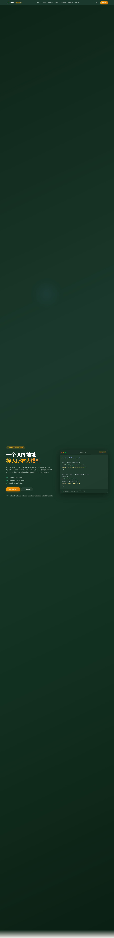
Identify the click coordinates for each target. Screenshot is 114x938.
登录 (97, 2)
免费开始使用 (12, 489)
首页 (38, 2)
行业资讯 (63, 2)
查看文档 (28, 489)
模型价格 (50, 2)
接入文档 (77, 2)
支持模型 (43, 2)
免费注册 (104, 2)
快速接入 (57, 2)
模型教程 (70, 2)
